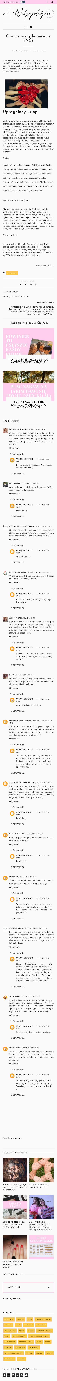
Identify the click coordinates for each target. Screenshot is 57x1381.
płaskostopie (10, 1341)
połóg (39, 1341)
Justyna (13, 618)
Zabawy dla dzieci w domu (16, 296)
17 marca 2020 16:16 (43, 782)
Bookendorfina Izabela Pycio (24, 721)
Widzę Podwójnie (24, 459)
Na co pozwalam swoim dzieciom (38, 1185)
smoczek (8, 1347)
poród (47, 1341)
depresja (8, 1325)
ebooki (30, 1330)
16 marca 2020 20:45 (30, 483)
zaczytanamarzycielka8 (21, 782)
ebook (21, 1330)
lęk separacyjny (19, 1336)
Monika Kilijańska (18, 429)
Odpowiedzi (18, 454)
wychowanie (12, 272)
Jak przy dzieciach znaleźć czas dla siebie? (13, 1264)
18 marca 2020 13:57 (32, 996)
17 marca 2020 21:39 (38, 928)
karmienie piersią (44, 1330)
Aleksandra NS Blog (19, 928)
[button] (14, 26)
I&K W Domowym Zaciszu (21, 572)
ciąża (30, 1319)
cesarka (20, 1319)
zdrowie (21, 1359)
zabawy (49, 1353)
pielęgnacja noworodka (39, 1336)
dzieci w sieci (10, 1330)
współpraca (20, 1347)
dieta (18, 1325)
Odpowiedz (14, 447)
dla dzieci (28, 1325)
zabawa (39, 1353)
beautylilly (15, 483)
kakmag (13, 675)
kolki (7, 1336)
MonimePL (14, 877)
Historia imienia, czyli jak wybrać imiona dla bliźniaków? (15, 1187)
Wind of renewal (17, 834)
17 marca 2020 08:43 (42, 572)
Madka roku (15, 1048)
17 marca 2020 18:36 (28, 877)
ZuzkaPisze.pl (16, 996)
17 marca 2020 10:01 (26, 675)
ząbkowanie (9, 1359)
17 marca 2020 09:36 (26, 618)
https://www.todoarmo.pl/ (22, 526)
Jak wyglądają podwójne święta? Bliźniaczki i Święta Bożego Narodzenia (40, 1226)
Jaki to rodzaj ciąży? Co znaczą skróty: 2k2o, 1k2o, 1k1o (14, 1224)
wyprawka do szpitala (13, 1353)
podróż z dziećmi (26, 1341)
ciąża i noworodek (43, 1319)
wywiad (29, 1353)
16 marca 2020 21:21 (44, 526)
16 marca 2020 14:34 (36, 429)
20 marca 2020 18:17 (30, 1048)
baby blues (9, 1319)
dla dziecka (41, 1325)
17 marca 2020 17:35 (35, 834)
